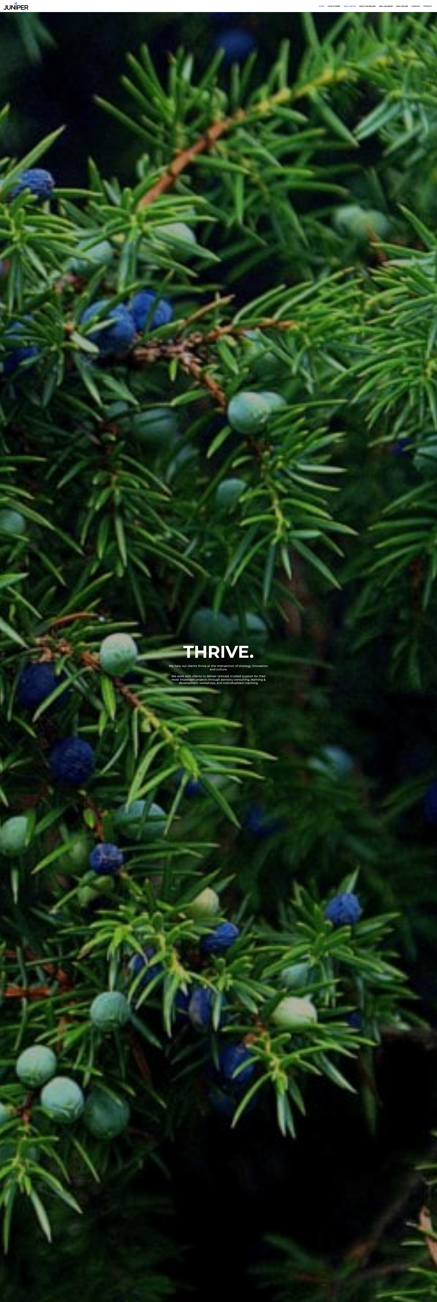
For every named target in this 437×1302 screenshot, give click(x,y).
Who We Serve (386, 6)
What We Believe (367, 6)
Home (321, 6)
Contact (415, 6)
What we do (350, 6)
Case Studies (334, 6)
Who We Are (402, 6)
